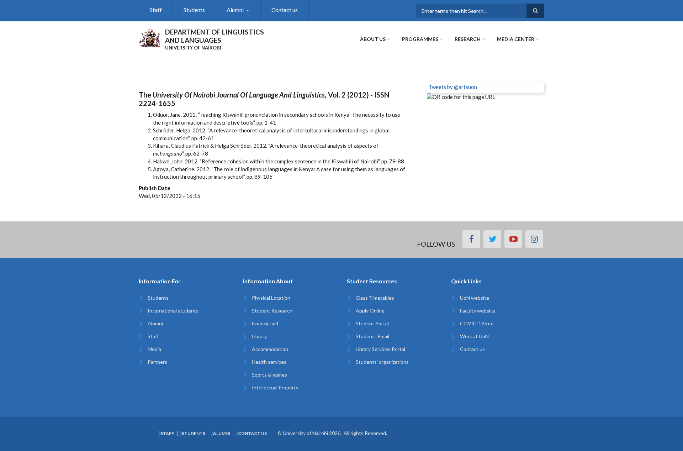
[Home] (149, 37)
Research (468, 39)
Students (194, 9)
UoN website (474, 298)
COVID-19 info (477, 323)
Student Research (272, 311)
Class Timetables (375, 298)
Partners (157, 362)
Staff (156, 9)
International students (173, 311)
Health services (269, 362)
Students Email (372, 336)
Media (154, 349)
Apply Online (370, 311)
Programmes (420, 39)
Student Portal (372, 323)
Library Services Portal (380, 349)
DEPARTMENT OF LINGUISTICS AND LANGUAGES (214, 36)
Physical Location (271, 298)
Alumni (235, 9)
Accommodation (270, 349)
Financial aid (265, 323)
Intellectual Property (275, 387)
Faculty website (477, 311)
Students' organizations (382, 362)
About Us (373, 39)
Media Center (515, 39)
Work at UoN (474, 336)
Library (259, 336)
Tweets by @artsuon (453, 87)
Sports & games (269, 375)
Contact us (284, 9)
